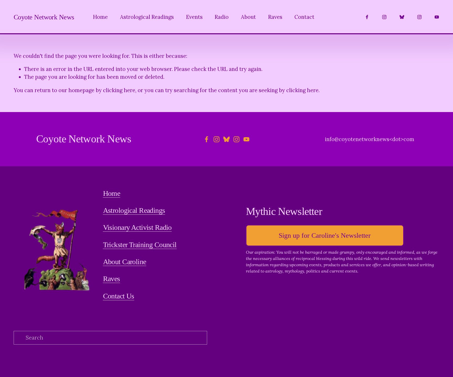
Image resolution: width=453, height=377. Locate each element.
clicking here (119, 90)
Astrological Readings (147, 17)
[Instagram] (384, 17)
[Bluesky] (402, 17)
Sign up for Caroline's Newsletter (325, 235)
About (248, 17)
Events (194, 17)
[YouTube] (436, 17)
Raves (275, 17)
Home (100, 17)
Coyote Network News (44, 17)
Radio (222, 17)
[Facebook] (367, 17)
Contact (304, 17)
